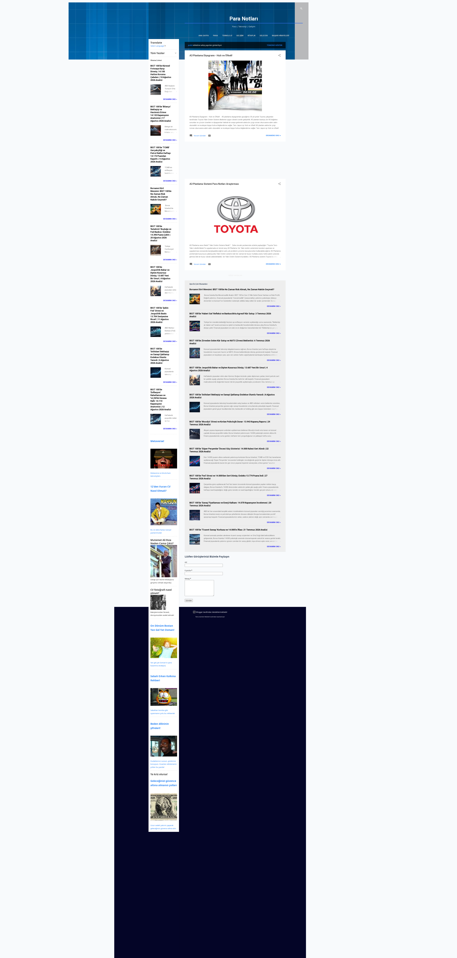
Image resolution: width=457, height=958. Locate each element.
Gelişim (239, 36)
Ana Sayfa (204, 36)
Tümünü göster (274, 45)
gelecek (264, 36)
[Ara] (301, 8)
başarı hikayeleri (280, 36)
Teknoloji (227, 36)
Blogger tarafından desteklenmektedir (211, 612)
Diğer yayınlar (235, 275)
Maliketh (207, 617)
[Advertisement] (295, 77)
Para (215, 36)
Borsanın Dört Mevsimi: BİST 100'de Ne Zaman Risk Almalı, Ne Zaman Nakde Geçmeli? (231, 289)
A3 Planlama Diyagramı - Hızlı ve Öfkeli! (210, 55)
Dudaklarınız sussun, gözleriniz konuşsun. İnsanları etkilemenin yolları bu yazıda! (163, 764)
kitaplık (251, 36)
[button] (279, 55)
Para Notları (243, 18)
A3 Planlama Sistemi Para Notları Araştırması (214, 183)
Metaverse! (157, 441)
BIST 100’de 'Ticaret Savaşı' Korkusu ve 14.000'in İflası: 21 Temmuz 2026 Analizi (228, 529)
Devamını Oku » (273, 135)
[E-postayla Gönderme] (209, 136)
